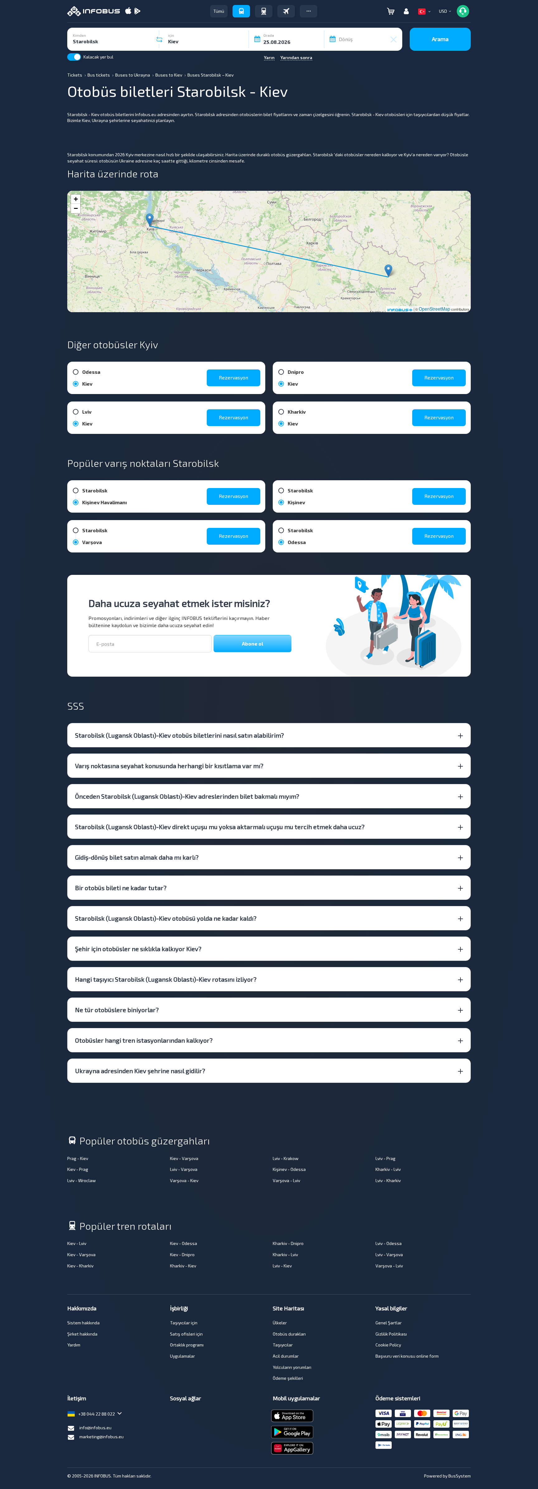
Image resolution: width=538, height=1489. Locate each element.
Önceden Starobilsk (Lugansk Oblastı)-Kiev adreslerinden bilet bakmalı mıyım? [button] (187, 796)
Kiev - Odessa (183, 1243)
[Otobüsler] (241, 11)
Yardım (73, 1344)
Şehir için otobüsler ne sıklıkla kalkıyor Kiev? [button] (138, 948)
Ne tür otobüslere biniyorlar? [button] (117, 1009)
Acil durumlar (286, 1356)
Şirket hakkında (82, 1333)
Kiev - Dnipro (182, 1254)
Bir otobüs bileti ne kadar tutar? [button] (121, 887)
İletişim (76, 1398)
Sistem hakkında (83, 1322)
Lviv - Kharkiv (388, 1180)
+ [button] (76, 199)
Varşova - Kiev (184, 1180)
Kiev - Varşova (184, 1158)
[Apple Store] (128, 11)
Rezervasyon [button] (233, 377)
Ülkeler (280, 1322)
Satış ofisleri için (186, 1333)
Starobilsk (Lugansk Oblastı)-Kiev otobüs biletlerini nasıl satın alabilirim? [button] (179, 735)
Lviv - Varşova (183, 1169)
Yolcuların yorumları (292, 1367)
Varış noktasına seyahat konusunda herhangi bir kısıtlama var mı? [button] (169, 765)
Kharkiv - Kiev (183, 1265)
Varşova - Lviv (286, 1180)
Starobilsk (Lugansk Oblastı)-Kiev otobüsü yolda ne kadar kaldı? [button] (166, 918)
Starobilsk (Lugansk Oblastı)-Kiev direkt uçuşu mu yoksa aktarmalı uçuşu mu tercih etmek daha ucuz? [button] (220, 826)
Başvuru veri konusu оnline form (407, 1356)
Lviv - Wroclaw (81, 1180)
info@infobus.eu (95, 1427)
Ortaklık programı (187, 1344)
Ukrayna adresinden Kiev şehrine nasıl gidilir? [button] (140, 1070)
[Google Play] (137, 11)
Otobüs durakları (289, 1333)
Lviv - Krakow (286, 1158)
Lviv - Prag (385, 1158)
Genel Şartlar (388, 1322)
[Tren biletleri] (263, 11)
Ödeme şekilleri (288, 1378)
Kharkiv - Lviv (388, 1169)
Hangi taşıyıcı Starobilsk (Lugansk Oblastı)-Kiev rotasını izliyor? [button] (166, 979)
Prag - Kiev (77, 1158)
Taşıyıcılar (283, 1344)
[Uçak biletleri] (286, 11)
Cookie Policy (388, 1344)
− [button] (76, 208)
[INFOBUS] (93, 11)
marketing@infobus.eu (101, 1436)
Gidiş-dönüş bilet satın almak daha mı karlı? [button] (137, 857)
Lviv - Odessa (388, 1243)
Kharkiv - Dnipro (288, 1243)
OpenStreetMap (434, 309)
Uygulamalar (182, 1356)
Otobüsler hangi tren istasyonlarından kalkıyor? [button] (144, 1040)
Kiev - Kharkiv (80, 1265)
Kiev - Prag (77, 1169)
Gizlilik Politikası (391, 1333)
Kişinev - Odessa (289, 1169)
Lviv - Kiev (282, 1265)
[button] (308, 11)
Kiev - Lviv (76, 1243)
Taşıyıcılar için (183, 1322)
